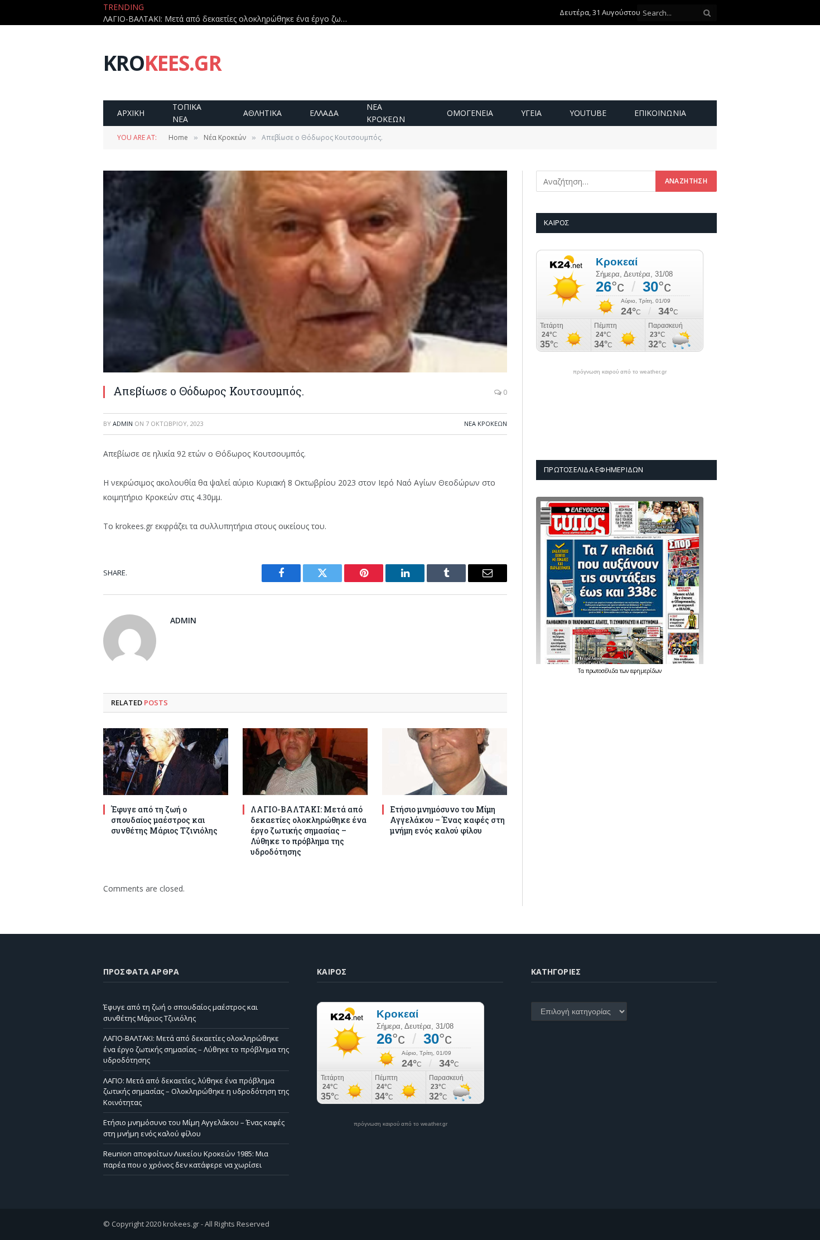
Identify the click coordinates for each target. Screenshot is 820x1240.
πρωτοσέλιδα (603, 671)
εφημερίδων (646, 671)
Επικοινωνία (660, 113)
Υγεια (531, 113)
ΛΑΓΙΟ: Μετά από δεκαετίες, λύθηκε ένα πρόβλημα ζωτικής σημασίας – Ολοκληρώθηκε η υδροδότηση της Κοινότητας (196, 1091)
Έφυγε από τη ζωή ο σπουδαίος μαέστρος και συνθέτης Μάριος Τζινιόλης (164, 820)
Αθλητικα (262, 113)
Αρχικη (130, 113)
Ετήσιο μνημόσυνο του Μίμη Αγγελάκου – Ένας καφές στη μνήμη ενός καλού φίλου (447, 820)
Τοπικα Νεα (186, 112)
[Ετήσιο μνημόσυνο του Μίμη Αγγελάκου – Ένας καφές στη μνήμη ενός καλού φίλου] (444, 761)
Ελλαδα (324, 113)
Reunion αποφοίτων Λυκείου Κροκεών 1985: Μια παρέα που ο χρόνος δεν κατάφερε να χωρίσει (185, 1159)
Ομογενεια (470, 113)
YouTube (588, 113)
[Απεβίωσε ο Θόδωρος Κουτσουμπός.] (305, 271)
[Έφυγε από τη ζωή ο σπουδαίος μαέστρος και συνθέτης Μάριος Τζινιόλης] (165, 761)
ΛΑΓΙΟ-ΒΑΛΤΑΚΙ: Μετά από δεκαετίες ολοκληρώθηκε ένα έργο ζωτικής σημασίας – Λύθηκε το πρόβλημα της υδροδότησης (228, 19)
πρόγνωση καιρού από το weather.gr (620, 372)
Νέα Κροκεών (485, 423)
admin (123, 423)
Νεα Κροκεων (385, 112)
